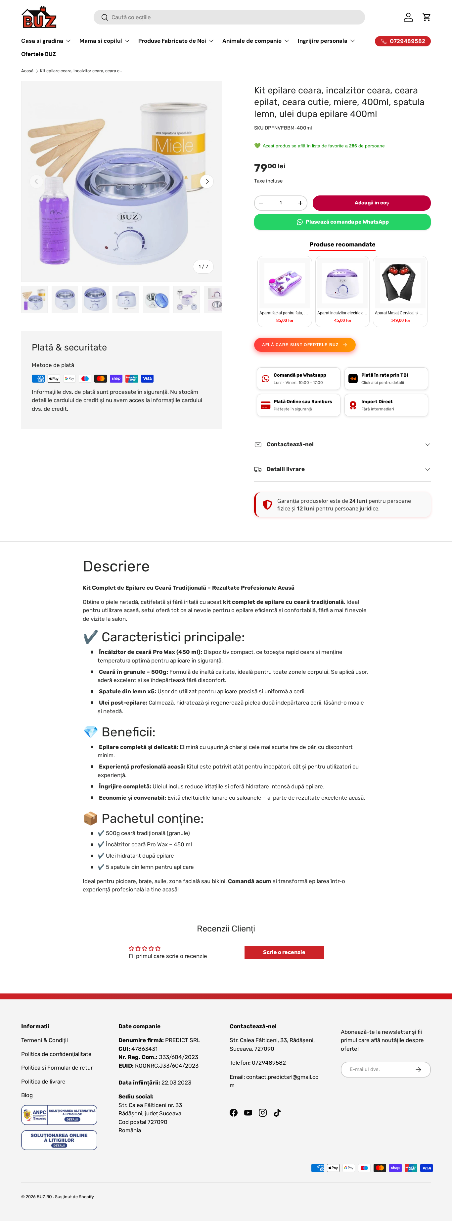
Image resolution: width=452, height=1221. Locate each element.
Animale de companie (252, 40)
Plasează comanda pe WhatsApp (347, 222)
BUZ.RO (44, 1196)
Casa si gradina (42, 40)
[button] (427, 17)
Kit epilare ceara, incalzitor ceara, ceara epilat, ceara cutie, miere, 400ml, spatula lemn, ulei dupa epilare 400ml (82, 71)
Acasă (27, 71)
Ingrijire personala (322, 40)
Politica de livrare (43, 1081)
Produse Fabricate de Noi (172, 40)
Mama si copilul (100, 40)
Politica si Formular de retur (57, 1067)
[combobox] (229, 17)
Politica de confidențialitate (56, 1054)
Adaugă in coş (372, 203)
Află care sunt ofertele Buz (300, 345)
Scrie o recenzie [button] (284, 952)
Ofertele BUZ (38, 54)
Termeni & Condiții (44, 1040)
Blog (27, 1095)
